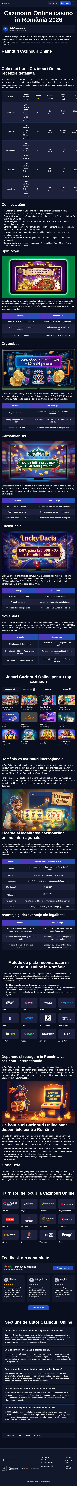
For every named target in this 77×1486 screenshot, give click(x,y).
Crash (46, 689)
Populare (8, 689)
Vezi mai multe (38, 1307)
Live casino (27, 689)
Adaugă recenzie (63, 1268)
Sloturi (65, 689)
